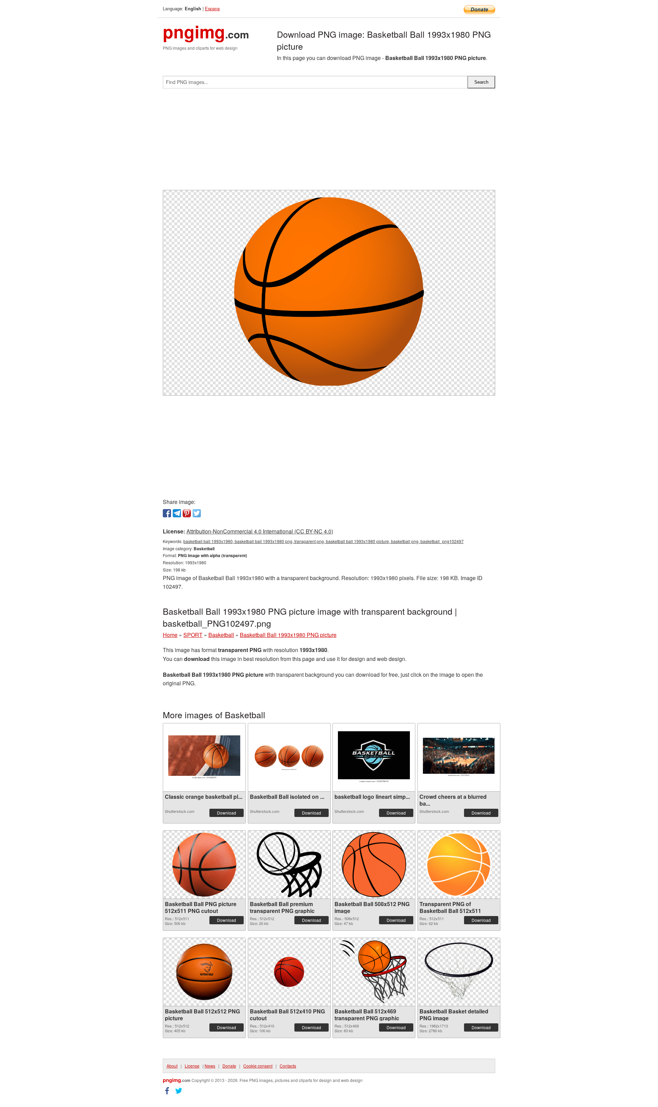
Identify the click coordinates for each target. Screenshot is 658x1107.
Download (226, 813)
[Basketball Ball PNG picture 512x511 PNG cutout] (204, 864)
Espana (212, 8)
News (210, 1066)
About (172, 1066)
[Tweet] (197, 513)
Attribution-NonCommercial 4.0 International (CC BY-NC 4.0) (259, 531)
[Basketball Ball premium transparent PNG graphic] (289, 864)
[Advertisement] (329, 142)
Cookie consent (257, 1066)
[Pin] (187, 513)
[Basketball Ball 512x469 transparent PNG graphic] (374, 971)
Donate (229, 1066)
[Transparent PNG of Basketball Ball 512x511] (458, 864)
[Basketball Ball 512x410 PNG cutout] (289, 971)
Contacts (288, 1066)
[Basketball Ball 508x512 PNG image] (374, 864)
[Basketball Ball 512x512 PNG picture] (204, 971)
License (192, 1066)
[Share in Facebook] (167, 513)
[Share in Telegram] (177, 513)
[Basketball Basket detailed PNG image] (459, 971)
